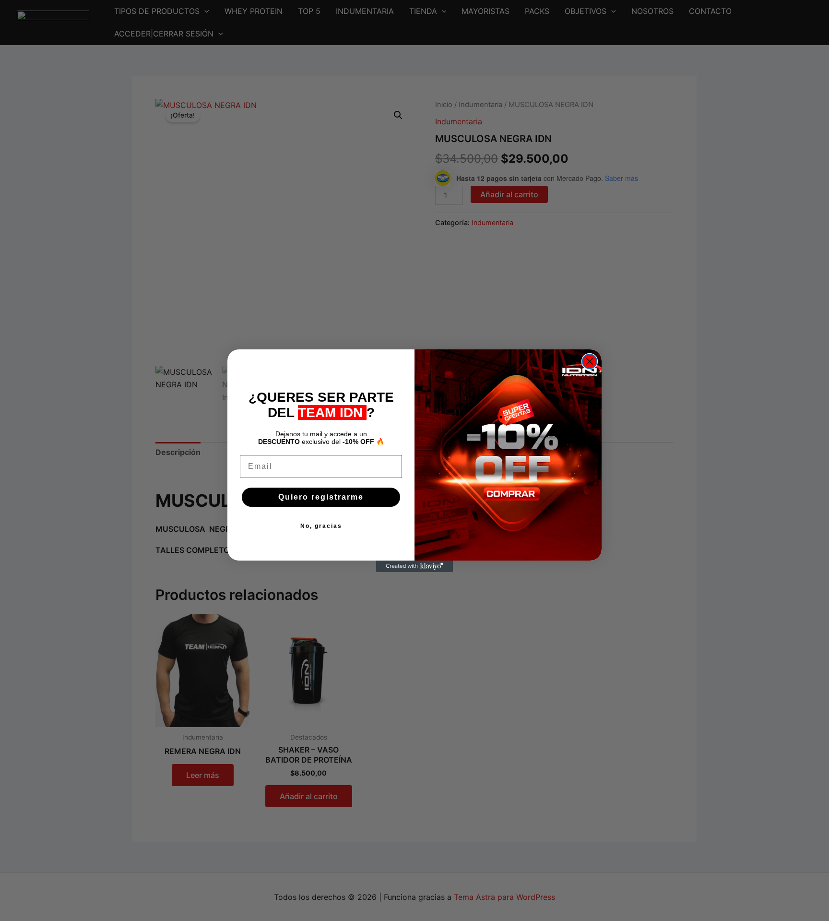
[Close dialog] (589, 361)
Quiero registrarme (321, 497)
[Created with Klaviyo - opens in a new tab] (414, 566)
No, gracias (321, 526)
